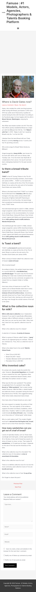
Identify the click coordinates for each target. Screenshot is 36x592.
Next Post (18, 487)
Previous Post (18, 483)
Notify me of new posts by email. (15, 560)
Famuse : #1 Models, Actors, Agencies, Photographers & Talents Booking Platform (19, 12)
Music (16, 105)
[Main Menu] (18, 28)
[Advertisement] (18, 50)
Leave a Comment (7, 105)
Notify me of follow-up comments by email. (18, 555)
